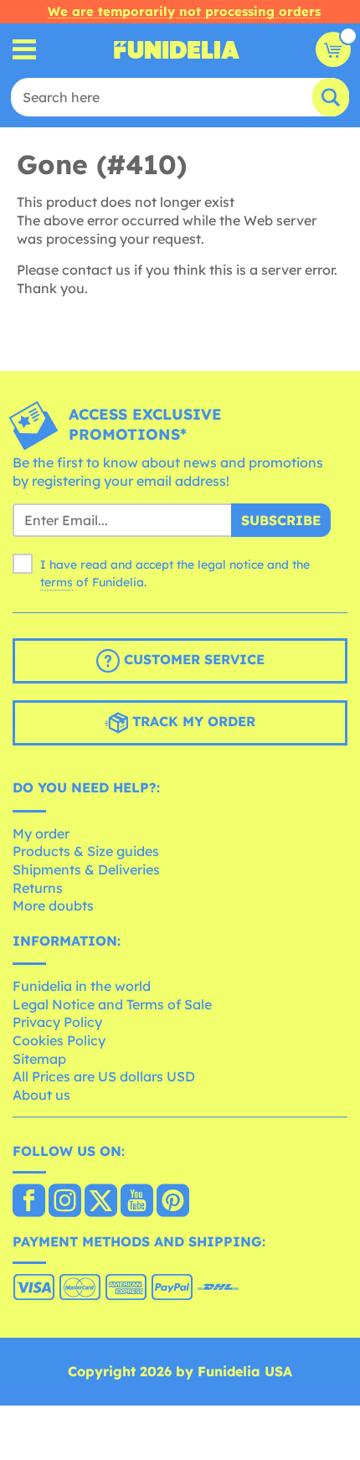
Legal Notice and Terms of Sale (112, 1004)
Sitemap (39, 1058)
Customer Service (192, 659)
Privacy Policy (57, 1022)
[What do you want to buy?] (25, 50)
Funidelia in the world (82, 986)
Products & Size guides (86, 851)
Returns (38, 888)
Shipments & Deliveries (86, 869)
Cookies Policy (59, 1040)
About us (41, 1094)
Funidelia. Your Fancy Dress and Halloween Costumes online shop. (176, 49)
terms (56, 582)
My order (41, 833)
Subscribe (281, 520)
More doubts (53, 905)
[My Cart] (333, 49)
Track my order (191, 721)
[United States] (29, 1202)
